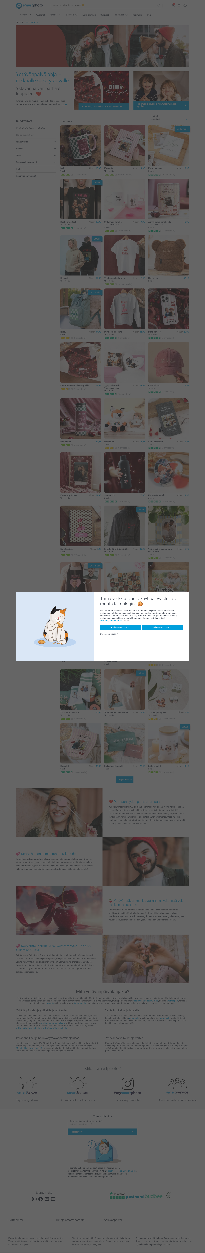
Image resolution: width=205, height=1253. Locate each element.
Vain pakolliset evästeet (162, 627)
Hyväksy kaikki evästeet (120, 627)
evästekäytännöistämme (111, 620)
